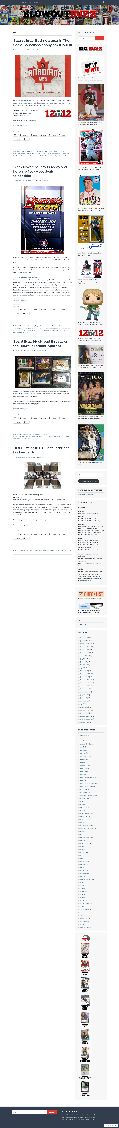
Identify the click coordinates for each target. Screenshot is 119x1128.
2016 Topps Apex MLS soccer (27, 330)
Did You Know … (85, 807)
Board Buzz (23, 434)
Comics (82, 801)
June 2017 (83, 662)
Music (56, 151)
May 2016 (83, 701)
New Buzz (83, 858)
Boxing (82, 762)
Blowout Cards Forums (24, 391)
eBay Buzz (83, 810)
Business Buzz (85, 765)
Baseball (29, 151)
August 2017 (84, 656)
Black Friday (23, 326)
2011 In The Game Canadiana (23, 153)
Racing (82, 876)
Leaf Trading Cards (66, 550)
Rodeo (82, 882)
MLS (60, 330)
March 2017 (84, 671)
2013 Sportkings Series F (31, 328)
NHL (40, 155)
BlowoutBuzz (32, 50)
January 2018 (84, 641)
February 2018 (85, 638)
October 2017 (84, 650)
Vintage (82, 924)
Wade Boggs (28, 439)
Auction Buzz (84, 741)
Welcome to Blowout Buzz (30, 2)
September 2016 (85, 689)
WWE (25, 158)
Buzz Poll (83, 780)
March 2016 (84, 707)
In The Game (20, 155)
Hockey (45, 151)
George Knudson (61, 153)
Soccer (61, 326)
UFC (27, 332)
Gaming (82, 831)
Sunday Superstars (86, 903)
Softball (82, 888)
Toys (81, 912)
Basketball (83, 750)
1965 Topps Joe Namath (28, 436)
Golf (41, 151)
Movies (82, 849)
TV (81, 915)
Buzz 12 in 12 (36, 151)
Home (16, 2)
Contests (83, 804)
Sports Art (83, 891)
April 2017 (83, 668)
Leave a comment (44, 50)
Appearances (84, 735)
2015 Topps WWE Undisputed (44, 436)
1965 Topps (18, 436)
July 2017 (83, 659)
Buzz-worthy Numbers (87, 786)
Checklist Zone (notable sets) (89, 795)
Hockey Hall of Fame (52, 550)
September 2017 (85, 653)
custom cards (56, 436)
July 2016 (83, 695)
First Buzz (18, 550)
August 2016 (84, 692)
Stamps (82, 894)
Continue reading (20, 125)
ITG (25, 155)
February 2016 (85, 710)
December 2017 (85, 644)
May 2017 (83, 665)
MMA (50, 326)
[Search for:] (86, 38)
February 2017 (85, 674)
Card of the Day (85, 789)
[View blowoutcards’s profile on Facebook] (81, 624)
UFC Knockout (20, 439)
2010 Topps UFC (19, 328)
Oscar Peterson (46, 155)
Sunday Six (84, 900)
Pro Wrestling (44, 434)
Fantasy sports (85, 816)
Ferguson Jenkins (51, 153)
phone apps (84, 870)
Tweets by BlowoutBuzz (85, 495)
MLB (37, 155)
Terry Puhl (16, 158)
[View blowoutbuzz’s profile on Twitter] (85, 624)
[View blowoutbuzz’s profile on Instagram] (89, 624)
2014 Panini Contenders (45, 328)
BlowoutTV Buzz (85, 756)
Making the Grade (86, 843)
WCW (21, 158)
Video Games (84, 921)
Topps (24, 332)
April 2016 (83, 704)
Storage (82, 897)
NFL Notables (84, 861)
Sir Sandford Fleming (63, 155)
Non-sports (61, 151)
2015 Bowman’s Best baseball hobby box (27, 277)
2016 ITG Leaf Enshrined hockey (37, 550)
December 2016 (85, 680)
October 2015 (84, 722)
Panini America (17, 332)
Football (46, 326)
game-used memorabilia (88, 828)
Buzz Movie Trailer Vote (88, 777)
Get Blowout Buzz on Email (88, 481)
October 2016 (84, 686)
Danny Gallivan (41, 153)
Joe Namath (66, 436)
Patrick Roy (54, 155)
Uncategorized (85, 918)
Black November (48, 330)
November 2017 (85, 647)
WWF (29, 158)
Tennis (82, 906)
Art (81, 738)
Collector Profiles (85, 798)
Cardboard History (86, 792)
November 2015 (85, 719)
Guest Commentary (86, 837)
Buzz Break (83, 771)
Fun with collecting (86, 825)
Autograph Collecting (21, 151)
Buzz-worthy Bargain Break (35, 326)
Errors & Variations (86, 813)
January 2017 (84, 677)
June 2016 (83, 698)
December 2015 (85, 716)
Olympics (83, 867)
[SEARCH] (103, 2)
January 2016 (84, 713)
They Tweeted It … (86, 909)
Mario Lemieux (31, 155)
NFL (66, 330)
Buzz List (83, 774)
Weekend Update (85, 927)
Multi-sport (51, 151)
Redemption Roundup (87, 879)
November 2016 (85, 683)
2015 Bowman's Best (58, 328)
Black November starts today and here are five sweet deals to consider (40, 171)
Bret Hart (34, 153)
